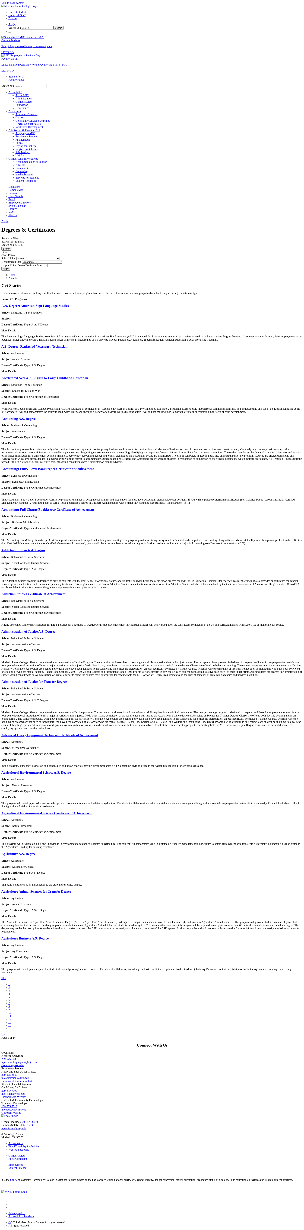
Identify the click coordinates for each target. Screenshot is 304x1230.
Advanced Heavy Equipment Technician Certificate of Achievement (49, 735)
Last (3, 1034)
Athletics (20, 164)
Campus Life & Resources (23, 158)
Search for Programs (12, 241)
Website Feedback (18, 1149)
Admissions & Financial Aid (24, 130)
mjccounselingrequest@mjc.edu (19, 1062)
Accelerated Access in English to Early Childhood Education (44, 378)
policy (13, 1179)
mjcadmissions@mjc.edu (15, 1077)
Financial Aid (22, 139)
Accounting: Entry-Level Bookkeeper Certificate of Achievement (47, 469)
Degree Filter (8, 265)
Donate (12, 18)
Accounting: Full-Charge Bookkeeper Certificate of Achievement (47, 509)
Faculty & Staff (17, 15)
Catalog (19, 117)
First (3, 978)
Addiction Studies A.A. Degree (23, 550)
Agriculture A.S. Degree (18, 854)
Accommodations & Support (31, 161)
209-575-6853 (9, 1074)
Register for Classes (26, 149)
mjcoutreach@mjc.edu (13, 1109)
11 (9, 1015)
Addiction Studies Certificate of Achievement (33, 594)
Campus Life (22, 168)
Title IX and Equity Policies (23, 1146)
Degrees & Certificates (28, 123)
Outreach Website (11, 1112)
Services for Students (27, 177)
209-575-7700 (9, 1090)
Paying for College (25, 145)
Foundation (21, 104)
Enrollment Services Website (17, 1081)
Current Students (17, 12)
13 (9, 1022)
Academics (14, 111)
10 (9, 1012)
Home (11, 274)
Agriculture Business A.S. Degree (25, 938)
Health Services (24, 174)
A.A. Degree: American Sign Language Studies (35, 306)
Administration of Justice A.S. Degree (28, 631)
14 (9, 1025)
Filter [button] (4, 252)
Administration (23, 98)
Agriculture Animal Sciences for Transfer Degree (36, 891)
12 (9, 1019)
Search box (14, 27)
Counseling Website (12, 1065)
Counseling (21, 171)
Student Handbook (25, 180)
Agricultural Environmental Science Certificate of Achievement (46, 813)
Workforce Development (29, 126)
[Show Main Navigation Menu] (9, 32)
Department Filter (11, 261)
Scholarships (22, 152)
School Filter (8, 258)
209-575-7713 (9, 1106)
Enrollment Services (26, 136)
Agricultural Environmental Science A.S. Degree (36, 772)
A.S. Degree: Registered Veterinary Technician (34, 346)
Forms (19, 142)
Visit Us (19, 155)
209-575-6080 (9, 1058)
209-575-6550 (30, 1121)
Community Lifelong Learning (32, 120)
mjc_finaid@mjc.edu (13, 1093)
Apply (6, 268)
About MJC (15, 92)
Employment (15, 1164)
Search (58, 28)
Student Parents (17, 1167)
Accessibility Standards (21, 1216)
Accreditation (15, 1143)
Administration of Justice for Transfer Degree (34, 681)
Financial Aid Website (13, 1096)
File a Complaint (17, 1158)
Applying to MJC (25, 133)
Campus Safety (23, 101)
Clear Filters (8, 255)
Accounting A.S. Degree (18, 419)
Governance (22, 107)
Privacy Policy (16, 1213)
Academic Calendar (26, 114)
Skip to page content (12, 2)
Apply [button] (11, 24)
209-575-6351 (28, 1125)
